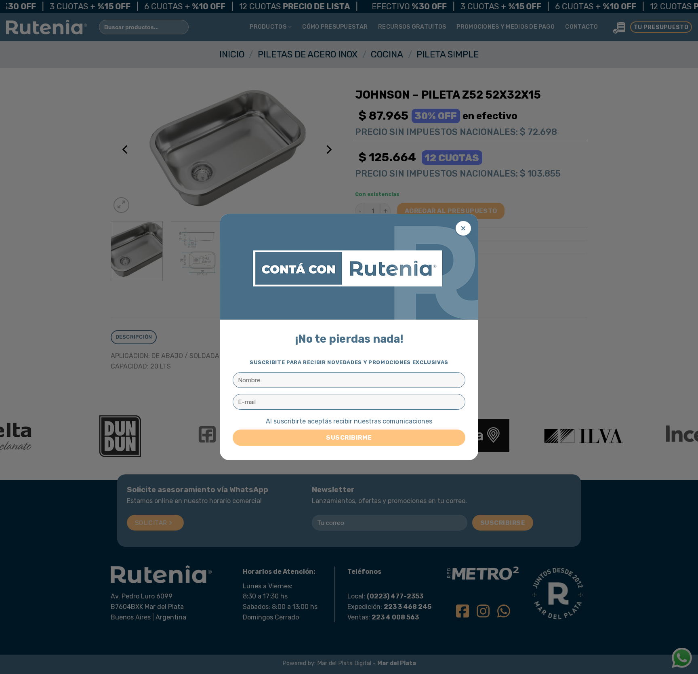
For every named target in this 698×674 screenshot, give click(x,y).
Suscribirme (349, 437)
